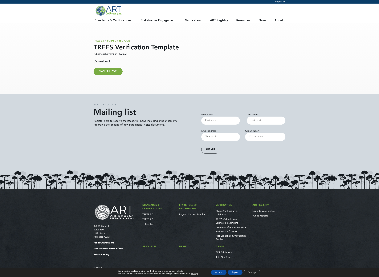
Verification (193, 20)
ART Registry (219, 20)
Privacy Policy (101, 255)
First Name (207, 115)
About (278, 20)
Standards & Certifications (113, 20)
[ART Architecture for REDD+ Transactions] (116, 212)
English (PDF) (108, 71)
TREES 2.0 (147, 219)
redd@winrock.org (104, 243)
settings (194, 274)
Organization (252, 131)
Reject (235, 272)
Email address (208, 131)
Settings (252, 272)
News (262, 20)
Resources (243, 20)
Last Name (252, 115)
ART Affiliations (224, 252)
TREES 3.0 (147, 215)
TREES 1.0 (147, 224)
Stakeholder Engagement (158, 20)
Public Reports (260, 216)
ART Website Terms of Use (108, 249)
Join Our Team (223, 257)
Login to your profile (263, 211)
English (278, 2)
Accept (218, 272)
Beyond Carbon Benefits (192, 215)
